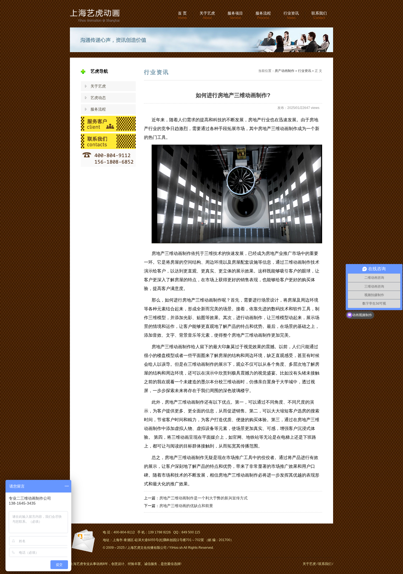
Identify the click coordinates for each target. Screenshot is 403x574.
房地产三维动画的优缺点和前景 (186, 505)
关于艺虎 (207, 15)
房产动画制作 (284, 71)
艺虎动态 (98, 97)
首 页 (182, 15)
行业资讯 (291, 15)
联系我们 (319, 15)
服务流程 (263, 15)
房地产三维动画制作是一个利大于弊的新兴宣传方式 (203, 498)
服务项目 (235, 15)
